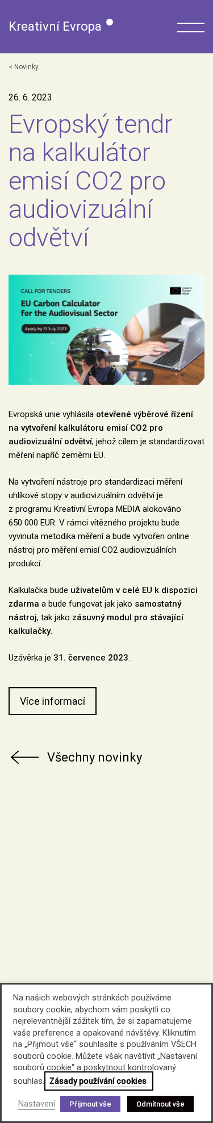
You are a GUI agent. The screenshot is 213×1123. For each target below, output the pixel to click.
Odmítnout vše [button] (160, 1104)
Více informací (52, 701)
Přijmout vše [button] (90, 1104)
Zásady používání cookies (98, 1081)
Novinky (26, 67)
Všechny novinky (94, 757)
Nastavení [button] (36, 1104)
